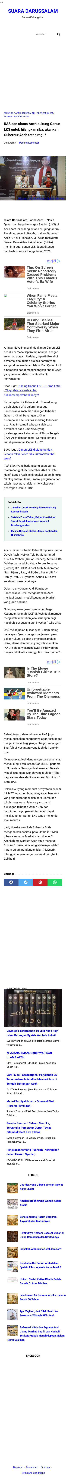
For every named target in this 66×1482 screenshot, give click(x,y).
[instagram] (45, 25)
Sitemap (45, 1467)
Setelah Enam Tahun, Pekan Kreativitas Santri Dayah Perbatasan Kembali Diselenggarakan (33, 521)
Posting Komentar (29, 142)
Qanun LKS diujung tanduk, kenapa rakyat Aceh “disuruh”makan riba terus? (29, 454)
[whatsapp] (55, 882)
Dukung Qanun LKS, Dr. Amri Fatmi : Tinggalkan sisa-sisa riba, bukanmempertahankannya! (32, 390)
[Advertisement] (33, 74)
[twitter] (29, 25)
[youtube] (37, 25)
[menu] (6, 34)
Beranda (18, 1467)
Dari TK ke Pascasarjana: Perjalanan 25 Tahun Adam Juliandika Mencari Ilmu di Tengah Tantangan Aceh (32, 1079)
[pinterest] (40, 882)
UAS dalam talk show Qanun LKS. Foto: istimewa (41, 198)
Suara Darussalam (33, 11)
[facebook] (20, 25)
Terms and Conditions (33, 1472)
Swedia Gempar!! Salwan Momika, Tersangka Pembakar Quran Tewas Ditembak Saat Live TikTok (29, 1128)
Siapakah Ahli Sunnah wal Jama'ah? (40, 1249)
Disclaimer (32, 1467)
